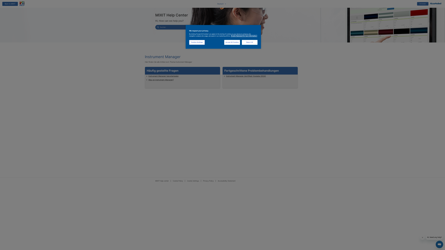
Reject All (249, 42)
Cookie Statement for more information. (244, 36)
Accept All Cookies (232, 42)
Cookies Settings (197, 42)
